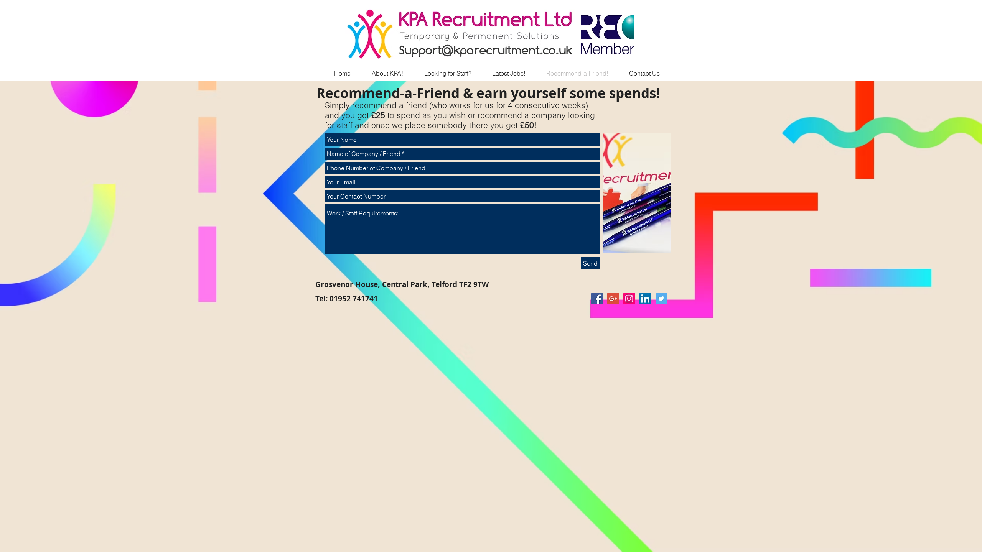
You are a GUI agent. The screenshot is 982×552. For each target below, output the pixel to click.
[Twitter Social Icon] (661, 298)
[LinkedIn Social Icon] (645, 298)
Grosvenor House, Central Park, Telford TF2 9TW (402, 284)
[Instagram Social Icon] (629, 298)
